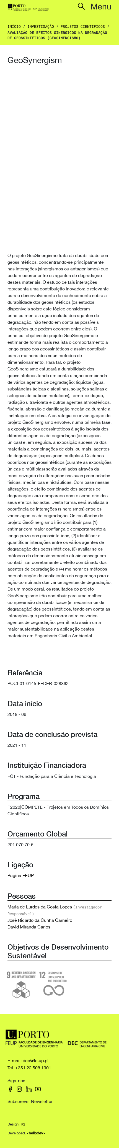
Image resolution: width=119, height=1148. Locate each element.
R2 (23, 1124)
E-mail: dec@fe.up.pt (28, 1060)
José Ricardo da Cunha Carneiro (39, 920)
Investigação (40, 26)
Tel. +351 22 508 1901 (29, 1067)
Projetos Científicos (83, 26)
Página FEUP (20, 875)
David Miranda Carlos (28, 926)
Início (14, 26)
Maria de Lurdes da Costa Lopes (39, 906)
